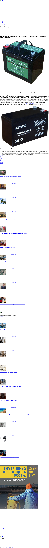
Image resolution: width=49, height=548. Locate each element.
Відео (2, 22)
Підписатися (1, 316)
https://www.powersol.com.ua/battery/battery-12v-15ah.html (28, 103)
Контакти (3, 539)
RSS (12, 547)
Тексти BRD (3, 21)
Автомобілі (3, 528)
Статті (2, 23)
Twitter (9, 547)
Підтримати (3, 24)
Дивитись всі (1, 311)
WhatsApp (4, 547)
